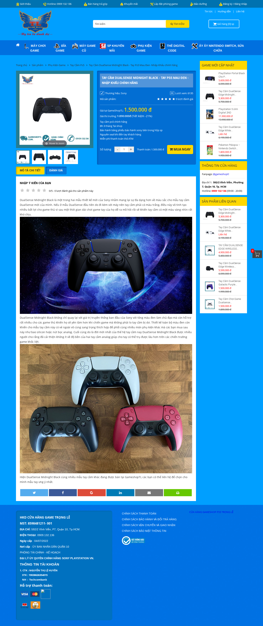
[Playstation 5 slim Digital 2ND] (210, 114)
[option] (23, 157)
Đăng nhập (241, 4)
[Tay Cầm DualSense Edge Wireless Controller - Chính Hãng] (210, 268)
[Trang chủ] (17, 45)
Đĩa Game (61, 48)
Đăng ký (228, 4)
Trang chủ (21, 65)
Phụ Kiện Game (144, 48)
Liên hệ (240, 11)
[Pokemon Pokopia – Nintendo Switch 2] (210, 150)
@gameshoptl (221, 174)
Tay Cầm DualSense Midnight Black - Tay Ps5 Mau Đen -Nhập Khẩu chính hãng (133, 65)
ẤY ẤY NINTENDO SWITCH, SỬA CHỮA (221, 48)
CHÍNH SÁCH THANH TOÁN (139, 513)
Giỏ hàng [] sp (225, 24)
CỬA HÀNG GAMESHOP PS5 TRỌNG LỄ (211, 512)
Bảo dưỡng (200, 4)
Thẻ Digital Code (175, 48)
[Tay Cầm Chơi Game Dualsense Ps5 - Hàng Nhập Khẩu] (210, 304)
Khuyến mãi (130, 4)
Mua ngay (182, 149)
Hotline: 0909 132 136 (59, 4)
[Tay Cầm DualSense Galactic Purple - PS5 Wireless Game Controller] (210, 286)
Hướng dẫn (224, 11)
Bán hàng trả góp (97, 4)
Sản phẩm (37, 65)
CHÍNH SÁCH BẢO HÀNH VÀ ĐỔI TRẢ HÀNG (149, 519)
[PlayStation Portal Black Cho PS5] (210, 78)
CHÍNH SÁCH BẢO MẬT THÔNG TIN (144, 531)
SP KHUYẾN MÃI (115, 48)
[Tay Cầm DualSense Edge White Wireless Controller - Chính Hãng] (210, 132)
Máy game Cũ (87, 48)
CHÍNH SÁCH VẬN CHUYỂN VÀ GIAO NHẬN (148, 525)
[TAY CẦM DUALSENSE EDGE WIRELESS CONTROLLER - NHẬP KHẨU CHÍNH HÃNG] (210, 250)
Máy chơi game (37, 48)
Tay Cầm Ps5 (77, 65)
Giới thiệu (25, 4)
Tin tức (209, 11)
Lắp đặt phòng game (165, 4)
